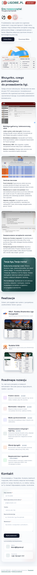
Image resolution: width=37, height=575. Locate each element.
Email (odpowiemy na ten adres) (13, 499)
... (20, 17)
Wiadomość (7, 521)
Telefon (6, 507)
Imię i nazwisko (8, 492)
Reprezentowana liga (9, 514)
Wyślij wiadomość (11, 535)
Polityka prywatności (17, 571)
